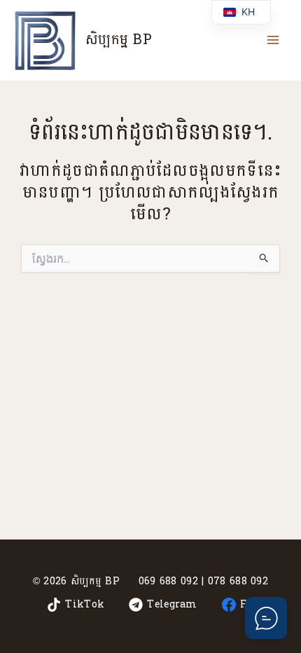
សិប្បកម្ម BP (118, 40)
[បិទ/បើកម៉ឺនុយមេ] (273, 40)
